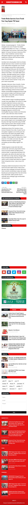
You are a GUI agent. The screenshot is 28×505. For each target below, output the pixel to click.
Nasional (12, 383)
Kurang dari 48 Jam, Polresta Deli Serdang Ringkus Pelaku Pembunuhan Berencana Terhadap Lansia (17, 212)
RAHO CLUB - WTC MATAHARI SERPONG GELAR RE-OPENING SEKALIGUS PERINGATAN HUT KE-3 (17, 358)
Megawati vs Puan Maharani (14, 330)
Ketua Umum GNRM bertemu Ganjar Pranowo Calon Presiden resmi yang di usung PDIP (17, 460)
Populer (6, 309)
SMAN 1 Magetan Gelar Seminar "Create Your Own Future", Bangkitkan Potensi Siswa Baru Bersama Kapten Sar (17, 453)
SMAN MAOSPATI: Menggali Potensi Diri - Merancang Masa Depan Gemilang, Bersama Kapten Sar (17, 477)
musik (20, 388)
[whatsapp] (24, 272)
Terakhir (14, 309)
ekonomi (4, 386)
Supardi (4, 23)
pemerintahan (20, 383)
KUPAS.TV (14, 500)
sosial (16, 381)
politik (4, 381)
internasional (13, 388)
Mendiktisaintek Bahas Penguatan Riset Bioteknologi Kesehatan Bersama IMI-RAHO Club (17, 493)
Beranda (3, 14)
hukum (10, 381)
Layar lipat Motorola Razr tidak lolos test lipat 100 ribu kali (17, 364)
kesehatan (5, 383)
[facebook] (9, 272)
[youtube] (4, 272)
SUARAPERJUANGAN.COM (14, 2)
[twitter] (14, 272)
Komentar (22, 309)
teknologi (4, 388)
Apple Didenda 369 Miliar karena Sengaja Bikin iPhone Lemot (17, 370)
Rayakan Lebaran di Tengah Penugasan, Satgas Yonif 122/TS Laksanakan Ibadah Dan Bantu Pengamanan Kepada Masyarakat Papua (17, 315)
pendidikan (19, 386)
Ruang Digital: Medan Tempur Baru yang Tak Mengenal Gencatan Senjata (17, 219)
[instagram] (19, 272)
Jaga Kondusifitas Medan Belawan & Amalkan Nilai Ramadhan (17, 466)
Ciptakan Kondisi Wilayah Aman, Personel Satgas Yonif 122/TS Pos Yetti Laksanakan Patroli (17, 324)
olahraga (11, 386)
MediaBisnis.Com (21, 503)
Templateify (9, 503)
